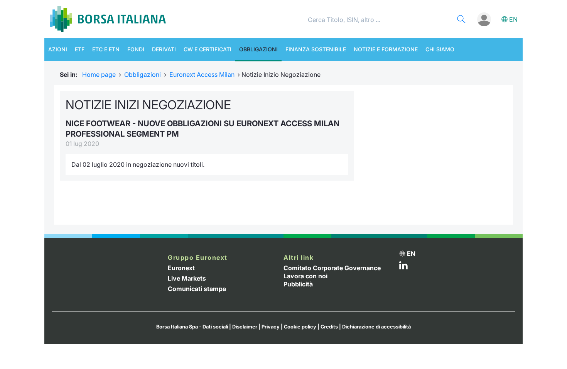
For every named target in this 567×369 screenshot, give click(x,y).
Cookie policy (300, 327)
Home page (99, 74)
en (513, 19)
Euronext (181, 268)
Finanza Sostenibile (315, 49)
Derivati (164, 49)
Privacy (271, 327)
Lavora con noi (305, 276)
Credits (329, 327)
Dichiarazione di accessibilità (376, 327)
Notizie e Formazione (386, 49)
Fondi (135, 49)
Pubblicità (298, 284)
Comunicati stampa (197, 289)
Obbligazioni (258, 49)
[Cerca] (460, 20)
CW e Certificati (207, 49)
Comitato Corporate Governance (332, 268)
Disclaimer (244, 327)
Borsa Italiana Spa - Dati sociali (192, 327)
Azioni (57, 49)
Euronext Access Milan (202, 74)
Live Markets (187, 278)
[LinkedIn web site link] (403, 267)
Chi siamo (439, 49)
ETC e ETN (106, 49)
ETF (79, 49)
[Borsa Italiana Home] (108, 19)
